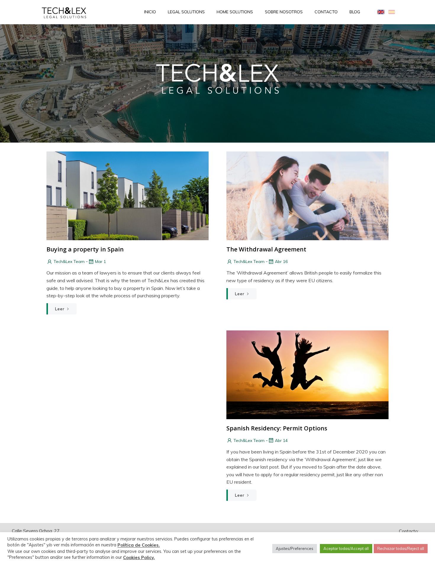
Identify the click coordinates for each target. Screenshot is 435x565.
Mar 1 (100, 261)
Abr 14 (281, 440)
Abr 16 (281, 261)
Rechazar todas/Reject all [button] (400, 548)
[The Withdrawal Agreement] (307, 195)
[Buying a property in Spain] (127, 195)
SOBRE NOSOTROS (284, 11)
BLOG (354, 11)
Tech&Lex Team (69, 261)
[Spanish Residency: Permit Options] (307, 374)
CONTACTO (326, 11)
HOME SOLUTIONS (235, 11)
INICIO (150, 11)
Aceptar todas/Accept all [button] (346, 548)
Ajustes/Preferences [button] (294, 548)
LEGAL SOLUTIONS (186, 11)
